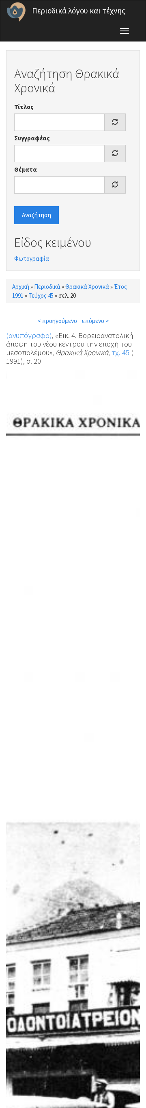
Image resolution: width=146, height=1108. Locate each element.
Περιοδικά (47, 286)
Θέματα (25, 169)
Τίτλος (24, 107)
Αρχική (20, 286)
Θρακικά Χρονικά (87, 286)
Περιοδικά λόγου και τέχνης (78, 10)
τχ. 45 (120, 352)
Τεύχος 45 (41, 295)
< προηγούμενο (57, 321)
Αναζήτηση (36, 215)
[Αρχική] (16, 12)
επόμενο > (95, 321)
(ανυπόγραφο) (29, 335)
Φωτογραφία (31, 258)
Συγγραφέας (32, 138)
